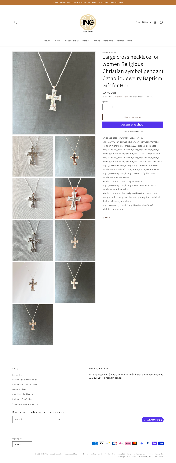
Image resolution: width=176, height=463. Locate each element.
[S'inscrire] (59, 419)
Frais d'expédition (121, 97)
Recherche (17, 375)
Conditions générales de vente (25, 404)
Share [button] (107, 217)
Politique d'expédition (22, 399)
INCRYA (43, 454)
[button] (15, 22)
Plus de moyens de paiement (133, 131)
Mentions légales (20, 389)
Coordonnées (159, 457)
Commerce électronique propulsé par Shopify (62, 454)
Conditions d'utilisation (22, 394)
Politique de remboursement (25, 384)
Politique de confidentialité (24, 379)
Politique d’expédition (156, 454)
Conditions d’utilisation (136, 454)
